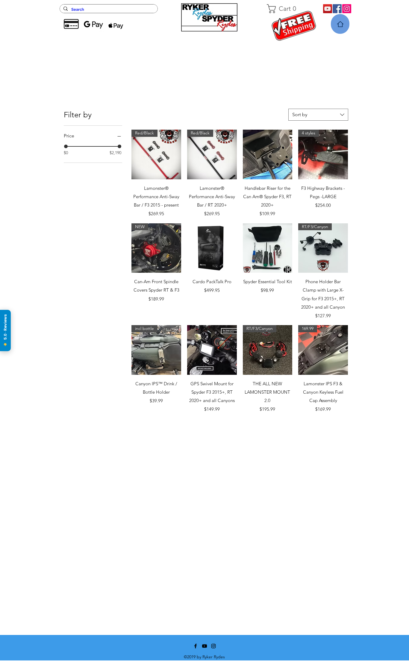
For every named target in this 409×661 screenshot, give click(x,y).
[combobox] (318, 115)
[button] (287, 8)
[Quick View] (268, 154)
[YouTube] (327, 8)
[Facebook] (337, 8)
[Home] (340, 24)
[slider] (65, 146)
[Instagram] (346, 8)
